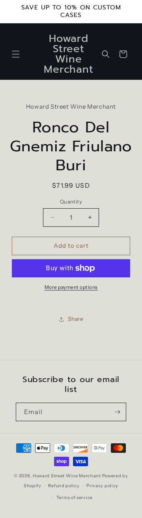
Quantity (71, 201)
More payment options (71, 287)
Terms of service (74, 497)
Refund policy (63, 485)
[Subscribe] (117, 412)
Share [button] (76, 318)
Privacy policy (102, 485)
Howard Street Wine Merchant (67, 475)
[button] (15, 54)
